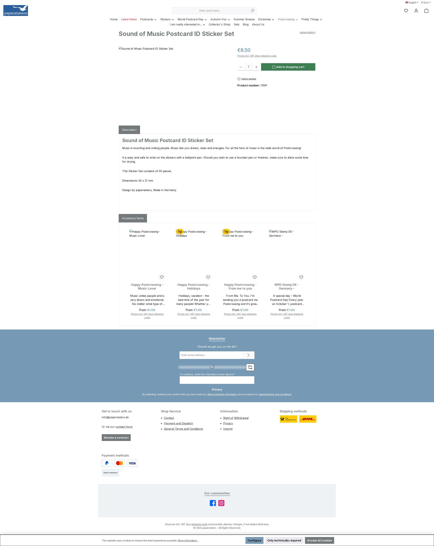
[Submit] (248, 355)
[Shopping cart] (426, 10)
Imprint (227, 428)
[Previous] (126, 274)
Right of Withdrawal (236, 418)
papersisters (307, 32)
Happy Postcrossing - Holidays (193, 286)
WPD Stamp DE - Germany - (286, 286)
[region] (174, 83)
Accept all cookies (319, 540)
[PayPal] (107, 463)
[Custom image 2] (308, 419)
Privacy (228, 423)
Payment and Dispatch (178, 423)
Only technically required (284, 540)
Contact (169, 418)
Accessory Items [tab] (133, 218)
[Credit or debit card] (125, 463)
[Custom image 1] (288, 419)
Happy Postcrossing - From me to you (240, 286)
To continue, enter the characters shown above (207, 374)
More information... (188, 540)
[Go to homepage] (15, 10)
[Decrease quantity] (240, 67)
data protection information (222, 394)
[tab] (129, 130)
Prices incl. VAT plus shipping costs (257, 55)
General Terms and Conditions (183, 428)
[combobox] (210, 10)
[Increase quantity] (256, 67)
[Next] (308, 274)
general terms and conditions (275, 394)
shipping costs (199, 524)
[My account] (416, 10)
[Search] (253, 10)
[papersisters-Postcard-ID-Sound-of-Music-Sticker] (174, 83)
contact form (124, 426)
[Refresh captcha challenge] (250, 367)
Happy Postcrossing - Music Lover (147, 286)
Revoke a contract (116, 437)
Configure (254, 540)
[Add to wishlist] (161, 277)
